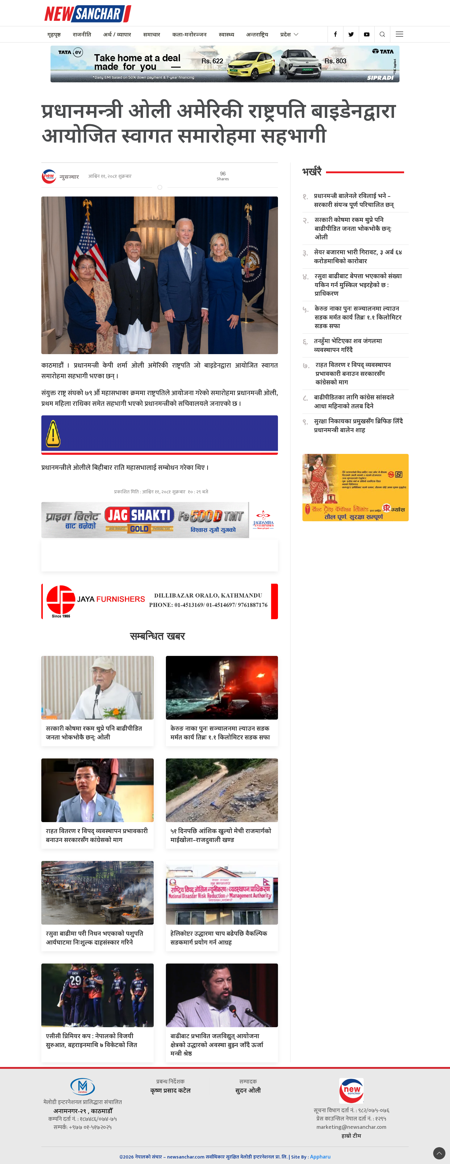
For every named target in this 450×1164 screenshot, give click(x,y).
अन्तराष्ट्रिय (257, 34)
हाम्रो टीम (351, 1135)
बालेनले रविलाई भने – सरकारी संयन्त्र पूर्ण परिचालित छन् (354, 200)
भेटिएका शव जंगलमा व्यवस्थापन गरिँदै (348, 345)
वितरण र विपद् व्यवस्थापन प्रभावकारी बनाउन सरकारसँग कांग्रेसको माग (353, 373)
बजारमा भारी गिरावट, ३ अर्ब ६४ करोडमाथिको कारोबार (358, 256)
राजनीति (82, 34)
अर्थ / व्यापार (117, 34)
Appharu (320, 1156)
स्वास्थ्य (226, 34)
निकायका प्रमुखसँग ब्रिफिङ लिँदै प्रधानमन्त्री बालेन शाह (358, 425)
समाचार (151, 34)
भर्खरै (311, 172)
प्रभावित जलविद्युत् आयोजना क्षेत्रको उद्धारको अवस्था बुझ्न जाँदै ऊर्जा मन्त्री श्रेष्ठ (217, 1044)
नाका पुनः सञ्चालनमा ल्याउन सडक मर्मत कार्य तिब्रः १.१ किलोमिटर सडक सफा (358, 317)
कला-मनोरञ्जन (189, 34)
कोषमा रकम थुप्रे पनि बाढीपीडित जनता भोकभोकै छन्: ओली (353, 228)
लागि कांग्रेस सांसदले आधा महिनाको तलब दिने (354, 401)
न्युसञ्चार (69, 176)
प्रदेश (285, 34)
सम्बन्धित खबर (157, 636)
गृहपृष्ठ (54, 34)
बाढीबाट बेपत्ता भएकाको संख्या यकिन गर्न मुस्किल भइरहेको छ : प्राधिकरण (358, 285)
